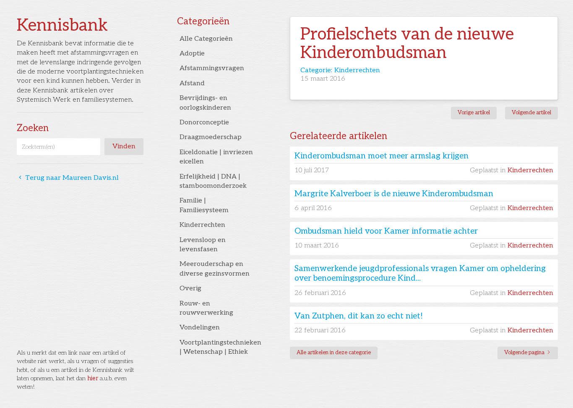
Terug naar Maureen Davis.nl (68, 178)
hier (92, 378)
